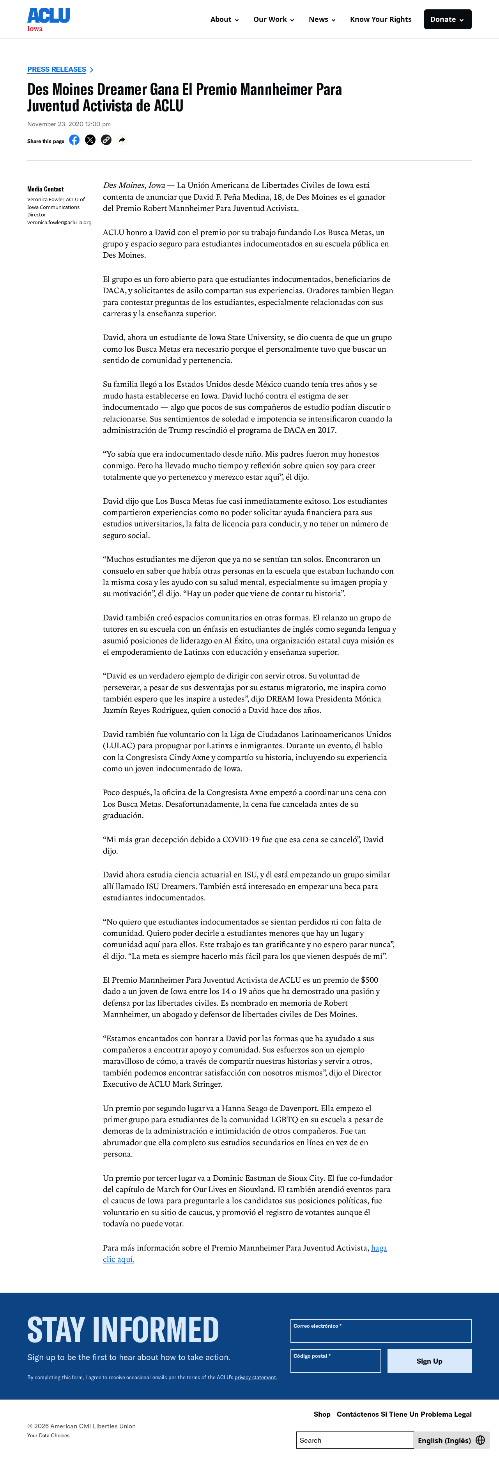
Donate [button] (443, 19)
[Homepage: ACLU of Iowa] (54, 19)
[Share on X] (90, 142)
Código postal (312, 1355)
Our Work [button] (270, 19)
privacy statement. (256, 1377)
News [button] (318, 19)
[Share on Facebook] (74, 142)
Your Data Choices (48, 1435)
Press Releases (56, 69)
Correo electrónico (318, 1325)
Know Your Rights (381, 19)
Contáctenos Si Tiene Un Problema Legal (404, 1414)
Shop (322, 1414)
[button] (106, 141)
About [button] (221, 19)
